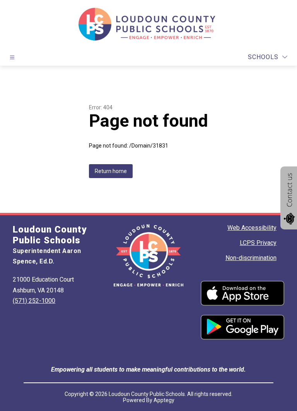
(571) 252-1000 (34, 300)
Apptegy (164, 400)
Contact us (289, 190)
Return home (111, 171)
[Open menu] (12, 57)
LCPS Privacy (258, 242)
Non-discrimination (251, 258)
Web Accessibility (252, 227)
